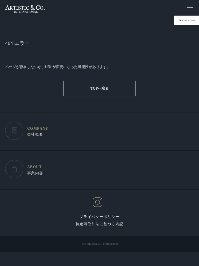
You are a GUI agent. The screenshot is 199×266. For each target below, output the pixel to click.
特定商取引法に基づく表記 (100, 224)
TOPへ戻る (99, 88)
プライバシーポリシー (99, 217)
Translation (186, 20)
